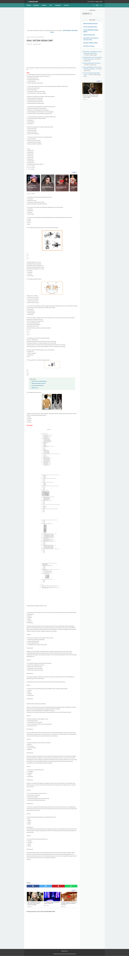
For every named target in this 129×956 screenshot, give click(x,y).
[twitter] (45, 886)
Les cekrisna (56, 953)
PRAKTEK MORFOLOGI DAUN (90, 23)
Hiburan (44, 5)
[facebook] (33, 886)
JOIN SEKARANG (66, 30)
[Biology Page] (33, 1)
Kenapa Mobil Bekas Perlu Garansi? (92, 63)
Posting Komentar (37, 44)
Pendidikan (58, 5)
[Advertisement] (52, 19)
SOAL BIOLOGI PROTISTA (37, 385)
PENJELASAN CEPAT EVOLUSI (38, 383)
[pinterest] (58, 886)
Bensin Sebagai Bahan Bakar (90, 26)
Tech (50, 5)
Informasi (35, 5)
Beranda (29, 5)
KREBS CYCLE (35, 387)
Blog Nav (66, 5)
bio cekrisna (61, 953)
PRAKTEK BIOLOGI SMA (89, 35)
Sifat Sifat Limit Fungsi (88, 46)
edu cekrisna (67, 953)
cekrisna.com (73, 953)
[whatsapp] (71, 886)
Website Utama (64, 951)
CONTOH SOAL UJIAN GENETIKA (39, 381)
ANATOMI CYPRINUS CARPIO (90, 43)
